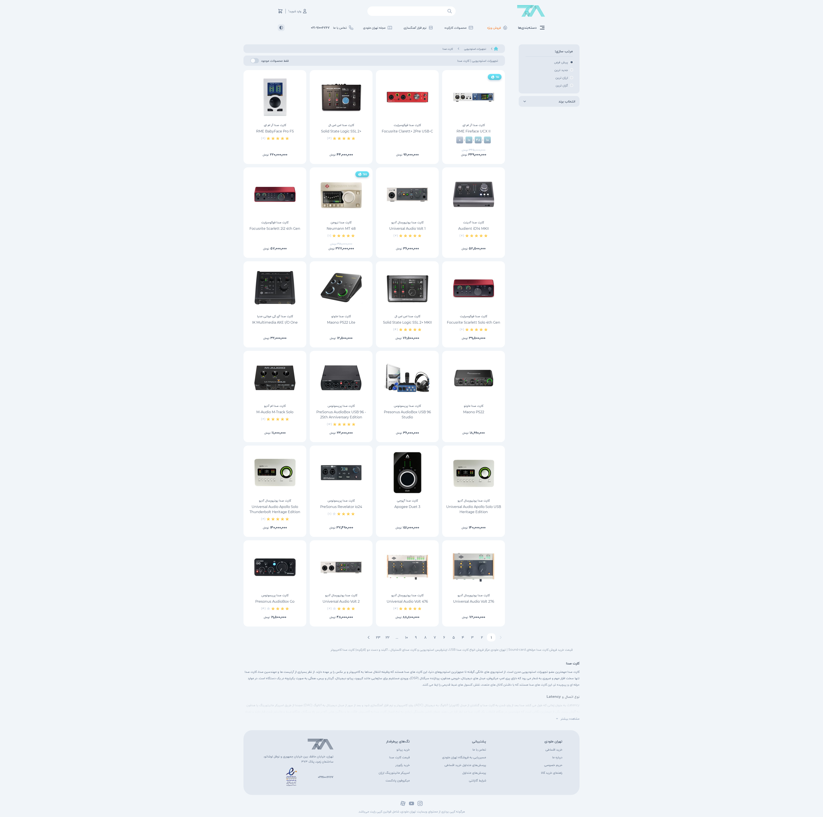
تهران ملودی (553, 741)
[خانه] (496, 49)
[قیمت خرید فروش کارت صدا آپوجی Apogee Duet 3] (407, 472)
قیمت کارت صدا (399, 757)
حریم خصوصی (553, 765)
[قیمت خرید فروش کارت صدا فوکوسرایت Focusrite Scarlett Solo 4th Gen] (474, 288)
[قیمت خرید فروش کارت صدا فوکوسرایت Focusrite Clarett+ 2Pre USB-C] (407, 97)
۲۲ (387, 637)
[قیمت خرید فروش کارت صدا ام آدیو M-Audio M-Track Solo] (275, 377)
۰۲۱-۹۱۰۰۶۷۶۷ (320, 28)
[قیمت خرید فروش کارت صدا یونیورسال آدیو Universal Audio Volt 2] (341, 567)
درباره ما (557, 757)
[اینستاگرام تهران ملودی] (420, 803)
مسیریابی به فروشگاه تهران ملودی (464, 757)
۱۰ (406, 637)
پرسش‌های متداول (474, 773)
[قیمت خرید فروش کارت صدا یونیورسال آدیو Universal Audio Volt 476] (407, 567)
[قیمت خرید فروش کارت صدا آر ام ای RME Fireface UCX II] (474, 97)
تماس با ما (479, 749)
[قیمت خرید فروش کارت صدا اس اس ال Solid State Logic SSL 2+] (341, 97)
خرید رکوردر (402, 765)
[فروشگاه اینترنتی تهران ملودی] (531, 11)
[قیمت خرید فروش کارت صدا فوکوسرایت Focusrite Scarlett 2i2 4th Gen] (275, 194)
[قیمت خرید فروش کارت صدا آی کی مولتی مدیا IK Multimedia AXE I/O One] (275, 288)
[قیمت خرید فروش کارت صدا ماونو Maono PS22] (474, 377)
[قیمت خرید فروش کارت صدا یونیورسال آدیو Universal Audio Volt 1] (407, 194)
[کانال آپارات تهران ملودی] (402, 803)
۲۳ (378, 637)
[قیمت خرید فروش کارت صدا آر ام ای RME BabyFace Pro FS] (275, 97)
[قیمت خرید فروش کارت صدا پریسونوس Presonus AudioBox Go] (275, 567)
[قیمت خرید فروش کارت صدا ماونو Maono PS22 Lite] (341, 288)
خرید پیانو (403, 749)
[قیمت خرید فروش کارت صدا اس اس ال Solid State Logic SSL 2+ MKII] (407, 288)
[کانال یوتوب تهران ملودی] (411, 803)
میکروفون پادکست (398, 780)
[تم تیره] (281, 27)
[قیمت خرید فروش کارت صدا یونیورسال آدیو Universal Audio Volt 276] (474, 567)
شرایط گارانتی (477, 780)
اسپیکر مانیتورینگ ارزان (394, 773)
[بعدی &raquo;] (368, 637)
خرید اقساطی (553, 749)
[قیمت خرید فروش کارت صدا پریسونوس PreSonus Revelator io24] (341, 472)
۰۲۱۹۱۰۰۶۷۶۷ (325, 777)
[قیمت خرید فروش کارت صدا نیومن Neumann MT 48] (341, 194)
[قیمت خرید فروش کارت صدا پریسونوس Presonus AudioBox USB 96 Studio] (407, 377)
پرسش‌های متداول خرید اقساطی (465, 765)
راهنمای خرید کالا (551, 773)
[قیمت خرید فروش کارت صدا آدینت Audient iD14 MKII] (474, 194)
